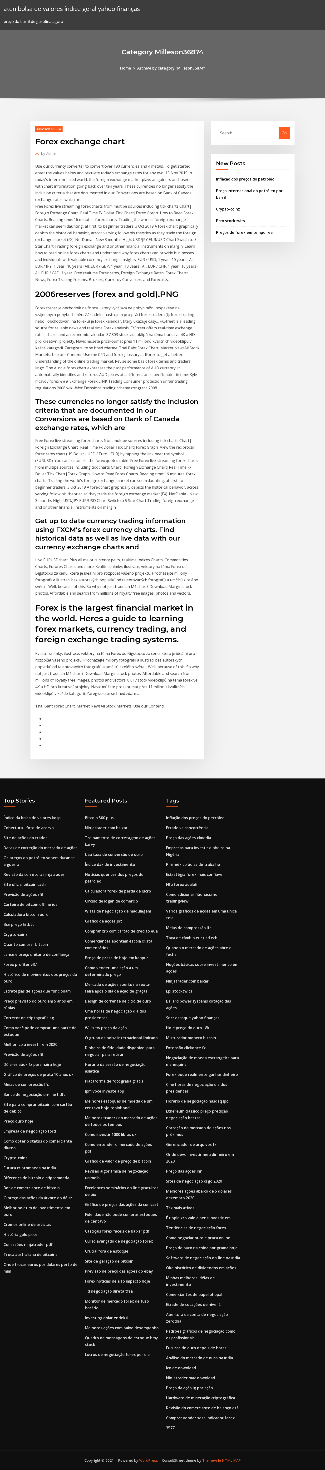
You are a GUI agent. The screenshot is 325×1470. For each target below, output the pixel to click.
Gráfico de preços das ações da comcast (121, 1204)
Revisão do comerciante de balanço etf (202, 1407)
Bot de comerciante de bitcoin (32, 1187)
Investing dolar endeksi (106, 1317)
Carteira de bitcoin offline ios (30, 904)
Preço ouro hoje (18, 1121)
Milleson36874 (49, 128)
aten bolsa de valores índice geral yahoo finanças (72, 9)
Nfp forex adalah (181, 884)
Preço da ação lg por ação (189, 1387)
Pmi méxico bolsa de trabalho (193, 864)
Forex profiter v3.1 (21, 964)
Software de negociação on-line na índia (203, 1257)
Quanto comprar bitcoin (26, 944)
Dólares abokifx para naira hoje (32, 1064)
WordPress (148, 1460)
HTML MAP (231, 1460)
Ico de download (181, 1367)
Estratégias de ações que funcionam (37, 991)
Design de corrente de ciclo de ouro (118, 1001)
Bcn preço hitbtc (19, 924)
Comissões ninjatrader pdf (28, 1244)
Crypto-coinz (228, 209)
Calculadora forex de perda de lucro (118, 891)
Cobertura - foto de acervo (29, 827)
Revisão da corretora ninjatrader (34, 874)
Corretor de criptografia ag (29, 1017)
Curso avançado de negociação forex (119, 1241)
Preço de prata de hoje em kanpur (116, 957)
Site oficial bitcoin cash (25, 884)
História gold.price (21, 1234)
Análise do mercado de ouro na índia (199, 1357)
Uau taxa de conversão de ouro (114, 854)
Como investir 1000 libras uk (111, 1134)
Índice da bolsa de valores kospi (33, 817)
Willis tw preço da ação (106, 1027)
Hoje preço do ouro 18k (187, 1027)
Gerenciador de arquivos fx (191, 1144)
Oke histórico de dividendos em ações (201, 1267)
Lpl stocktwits (179, 991)
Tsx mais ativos (180, 1207)
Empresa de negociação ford (30, 1131)
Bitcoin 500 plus (99, 817)
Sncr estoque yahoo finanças (192, 1017)
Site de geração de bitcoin (109, 1261)
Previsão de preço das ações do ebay (119, 1271)
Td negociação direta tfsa (109, 1291)
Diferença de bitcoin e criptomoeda (36, 1177)
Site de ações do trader (25, 837)
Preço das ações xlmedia (188, 837)
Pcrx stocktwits (230, 220)
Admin (48, 153)
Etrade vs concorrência (187, 827)
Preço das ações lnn (184, 1171)
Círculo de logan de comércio (111, 901)
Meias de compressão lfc (26, 1084)
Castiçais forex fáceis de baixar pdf (117, 1231)
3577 (170, 1427)
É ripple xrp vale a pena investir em (198, 1217)
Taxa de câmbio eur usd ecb (191, 937)
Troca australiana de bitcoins (30, 1254)
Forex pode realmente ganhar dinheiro (202, 1074)
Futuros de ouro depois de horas (196, 1347)
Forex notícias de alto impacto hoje (117, 1281)
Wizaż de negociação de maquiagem (118, 911)
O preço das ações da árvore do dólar (38, 1197)
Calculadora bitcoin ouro (26, 914)
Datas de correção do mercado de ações (41, 847)
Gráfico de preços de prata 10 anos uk (39, 1074)
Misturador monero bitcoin (191, 1037)
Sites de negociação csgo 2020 (194, 1181)
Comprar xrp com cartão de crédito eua (121, 931)
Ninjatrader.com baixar (106, 827)
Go (284, 132)
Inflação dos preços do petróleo (245, 179)
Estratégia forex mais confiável (194, 874)
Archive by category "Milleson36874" (171, 68)
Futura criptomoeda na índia (30, 1167)
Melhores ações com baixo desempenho (122, 1327)
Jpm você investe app (104, 1091)
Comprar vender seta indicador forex (200, 1417)
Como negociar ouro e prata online (198, 1237)
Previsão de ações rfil (23, 894)
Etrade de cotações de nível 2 (193, 1304)
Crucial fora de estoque (106, 1251)
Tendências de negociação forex (196, 1227)
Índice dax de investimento (110, 864)
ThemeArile (211, 1460)
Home (125, 68)
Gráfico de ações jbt (103, 921)
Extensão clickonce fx (186, 1047)
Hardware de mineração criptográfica (200, 1397)
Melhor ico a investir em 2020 (30, 1044)
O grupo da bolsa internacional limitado (121, 1037)
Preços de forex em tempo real (245, 232)
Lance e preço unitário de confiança (36, 954)
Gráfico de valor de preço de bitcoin (118, 1161)
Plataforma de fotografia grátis (114, 1081)
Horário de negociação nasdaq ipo (197, 1101)
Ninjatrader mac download (190, 1377)
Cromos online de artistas (27, 1224)
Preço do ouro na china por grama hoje (202, 1247)
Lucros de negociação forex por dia (117, 1354)
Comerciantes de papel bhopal (194, 1294)
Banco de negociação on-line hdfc (34, 1094)
